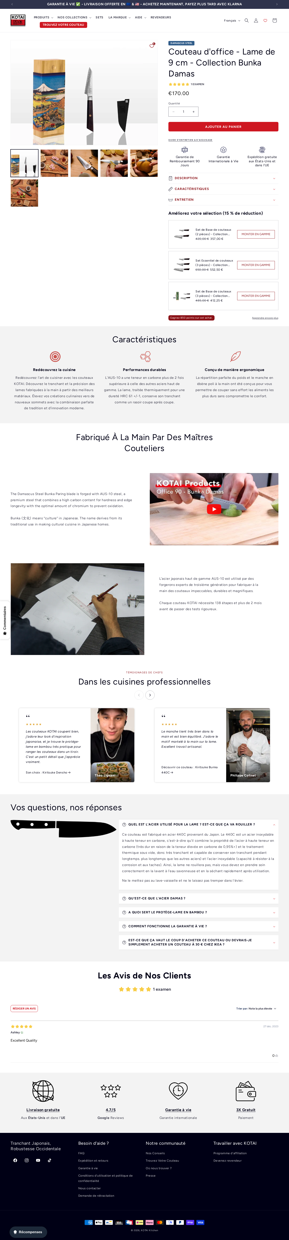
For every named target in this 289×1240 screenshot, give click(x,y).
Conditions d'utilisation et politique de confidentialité (105, 1178)
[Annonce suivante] (277, 4)
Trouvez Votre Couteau (162, 1160)
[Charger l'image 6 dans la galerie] (24, 193)
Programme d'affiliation (230, 1153)
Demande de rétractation (96, 1196)
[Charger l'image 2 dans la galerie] (54, 163)
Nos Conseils (155, 1153)
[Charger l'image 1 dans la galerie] (24, 163)
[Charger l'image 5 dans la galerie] (144, 163)
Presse (151, 1175)
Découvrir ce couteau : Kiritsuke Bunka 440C (189, 769)
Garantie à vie (88, 1168)
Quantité (174, 103)
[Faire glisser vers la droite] (150, 695)
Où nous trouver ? (159, 1168)
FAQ (81, 1153)
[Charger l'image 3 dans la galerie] (84, 163)
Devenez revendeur (227, 1160)
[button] (43, 17)
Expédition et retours (93, 1160)
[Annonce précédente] (12, 4)
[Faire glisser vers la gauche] (139, 695)
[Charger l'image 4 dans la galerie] (114, 163)
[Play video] (214, 509)
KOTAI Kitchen (149, 1230)
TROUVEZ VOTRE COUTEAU (63, 25)
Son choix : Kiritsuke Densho (46, 772)
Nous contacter (89, 1188)
